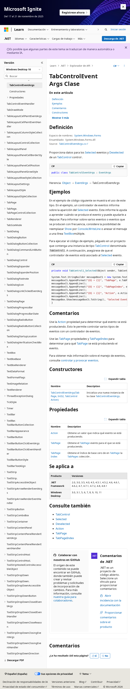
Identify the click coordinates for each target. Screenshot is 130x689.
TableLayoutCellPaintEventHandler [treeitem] (24, 124)
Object (66, 183)
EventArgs (81, 183)
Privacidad (112, 681)
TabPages (73, 456)
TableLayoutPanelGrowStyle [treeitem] (22, 171)
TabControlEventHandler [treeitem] (21, 103)
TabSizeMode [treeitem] (14, 225)
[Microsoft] (6, 29)
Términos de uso (60, 686)
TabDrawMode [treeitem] (15, 109)
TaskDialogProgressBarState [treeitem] (23, 313)
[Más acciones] (124, 65)
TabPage (64, 339)
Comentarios (59, 108)
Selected (90, 152)
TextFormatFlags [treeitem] (16, 377)
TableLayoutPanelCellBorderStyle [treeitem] (24, 157)
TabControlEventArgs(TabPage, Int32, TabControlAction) (65, 396)
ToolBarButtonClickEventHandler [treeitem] (24, 451)
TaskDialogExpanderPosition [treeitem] (23, 272)
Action (62, 322)
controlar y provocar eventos (79, 360)
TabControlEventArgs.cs (72, 143)
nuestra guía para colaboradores (64, 598)
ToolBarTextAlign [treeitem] (16, 466)
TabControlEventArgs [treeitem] (21, 85)
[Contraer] (42, 63)
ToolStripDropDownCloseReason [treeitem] (24, 624)
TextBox (69, 233)
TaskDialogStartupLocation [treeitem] (22, 336)
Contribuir (97, 681)
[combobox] (23, 69)
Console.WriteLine (89, 229)
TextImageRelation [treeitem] (17, 383)
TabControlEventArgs (108, 396)
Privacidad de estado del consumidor (24, 686)
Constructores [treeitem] (17, 91)
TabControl (64, 157)
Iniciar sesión (118, 29)
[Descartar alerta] (123, 6)
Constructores (60, 112)
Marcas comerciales (85, 686)
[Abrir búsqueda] (106, 30)
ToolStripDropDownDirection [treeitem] (23, 653)
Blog (81, 681)
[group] (88, 287)
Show (68, 229)
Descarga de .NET (114, 38)
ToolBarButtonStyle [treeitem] (17, 459)
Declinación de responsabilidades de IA (25, 681)
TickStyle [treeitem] (12, 402)
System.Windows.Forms (87, 135)
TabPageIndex (99, 339)
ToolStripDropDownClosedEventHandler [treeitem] (24, 614)
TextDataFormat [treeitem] (16, 371)
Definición (57, 99)
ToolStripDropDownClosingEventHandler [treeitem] (24, 645)
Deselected (116, 152)
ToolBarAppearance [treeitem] (18, 431)
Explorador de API (80, 65)
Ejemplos (57, 103)
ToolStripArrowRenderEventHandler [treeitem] (24, 501)
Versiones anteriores (63, 681)
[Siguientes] (98, 29)
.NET (63, 65)
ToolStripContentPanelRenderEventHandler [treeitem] (24, 546)
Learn (53, 65)
